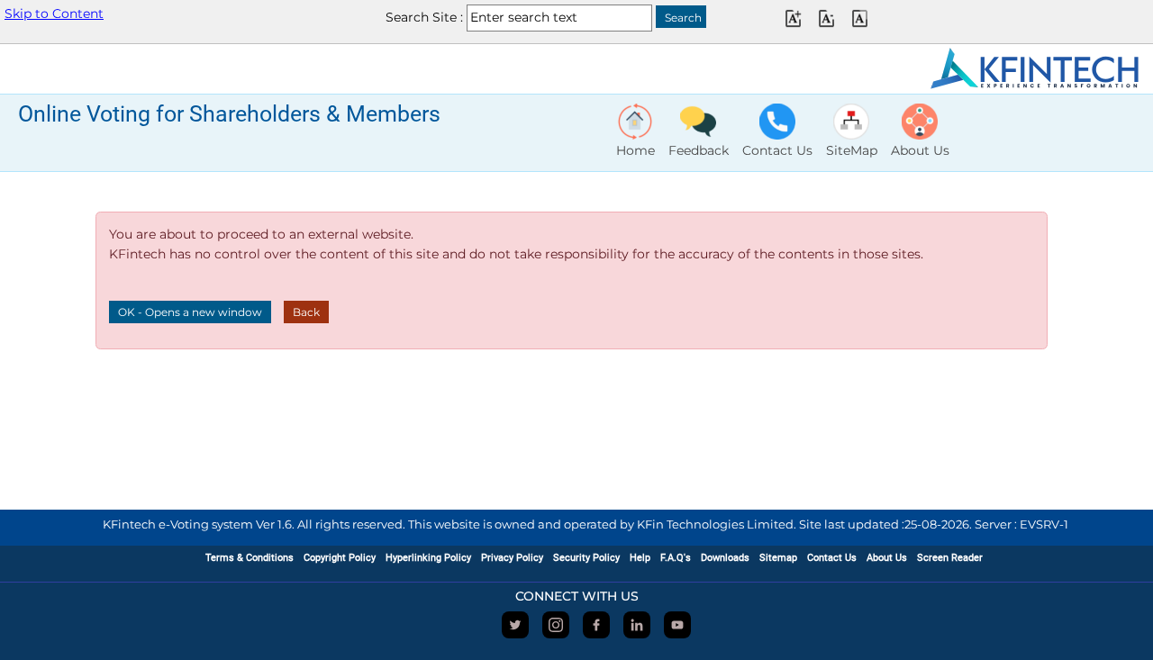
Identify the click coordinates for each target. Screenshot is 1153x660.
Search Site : (424, 17)
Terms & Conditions (249, 558)
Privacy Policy (512, 558)
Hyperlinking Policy (428, 558)
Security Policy (586, 558)
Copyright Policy (340, 558)
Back (306, 312)
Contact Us (832, 558)
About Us (887, 558)
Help (640, 558)
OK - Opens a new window (190, 312)
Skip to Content (54, 13)
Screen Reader (950, 558)
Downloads (725, 558)
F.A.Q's (675, 558)
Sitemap (778, 558)
